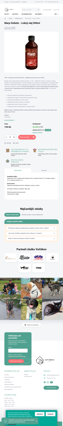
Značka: (9, 28)
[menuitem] (7, 14)
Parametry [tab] (43, 170)
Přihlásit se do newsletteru (16, 361)
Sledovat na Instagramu (33, 325)
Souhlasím (50, 414)
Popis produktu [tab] (18, 170)
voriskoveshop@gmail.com (53, 375)
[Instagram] (48, 382)
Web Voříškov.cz (8, 382)
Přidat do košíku (25, 137)
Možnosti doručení (37, 132)
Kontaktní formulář (51, 387)
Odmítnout (40, 414)
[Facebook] (45, 382)
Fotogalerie (24, 1)
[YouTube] (51, 382)
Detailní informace (9, 120)
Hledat (38, 9)
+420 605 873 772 (51, 378)
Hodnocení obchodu (15, 1)
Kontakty (6, 1)
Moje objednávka (8, 389)
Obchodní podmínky (9, 384)
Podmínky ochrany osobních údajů (12, 387)
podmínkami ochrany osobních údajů (17, 356)
